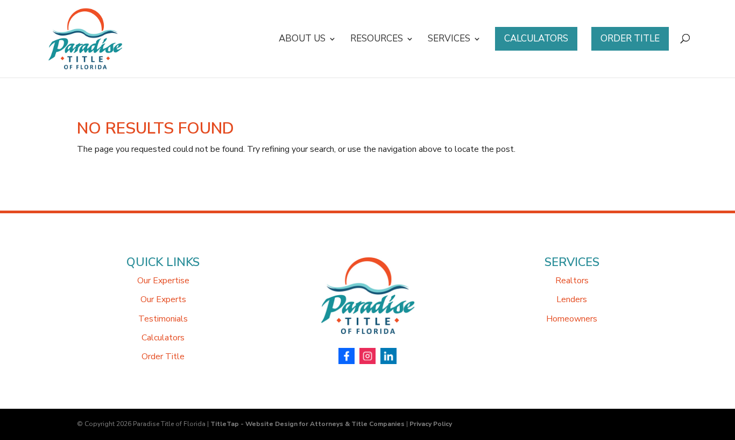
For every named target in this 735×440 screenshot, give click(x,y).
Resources (376, 40)
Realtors (572, 281)
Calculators (536, 38)
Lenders (571, 299)
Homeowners (571, 319)
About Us (302, 40)
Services (449, 40)
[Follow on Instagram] (367, 357)
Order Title (630, 38)
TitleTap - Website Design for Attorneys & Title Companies (307, 424)
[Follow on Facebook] (346, 357)
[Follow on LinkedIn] (388, 357)
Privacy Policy (430, 424)
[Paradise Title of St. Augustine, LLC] (367, 340)
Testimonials (163, 319)
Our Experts (163, 299)
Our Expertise (163, 281)
